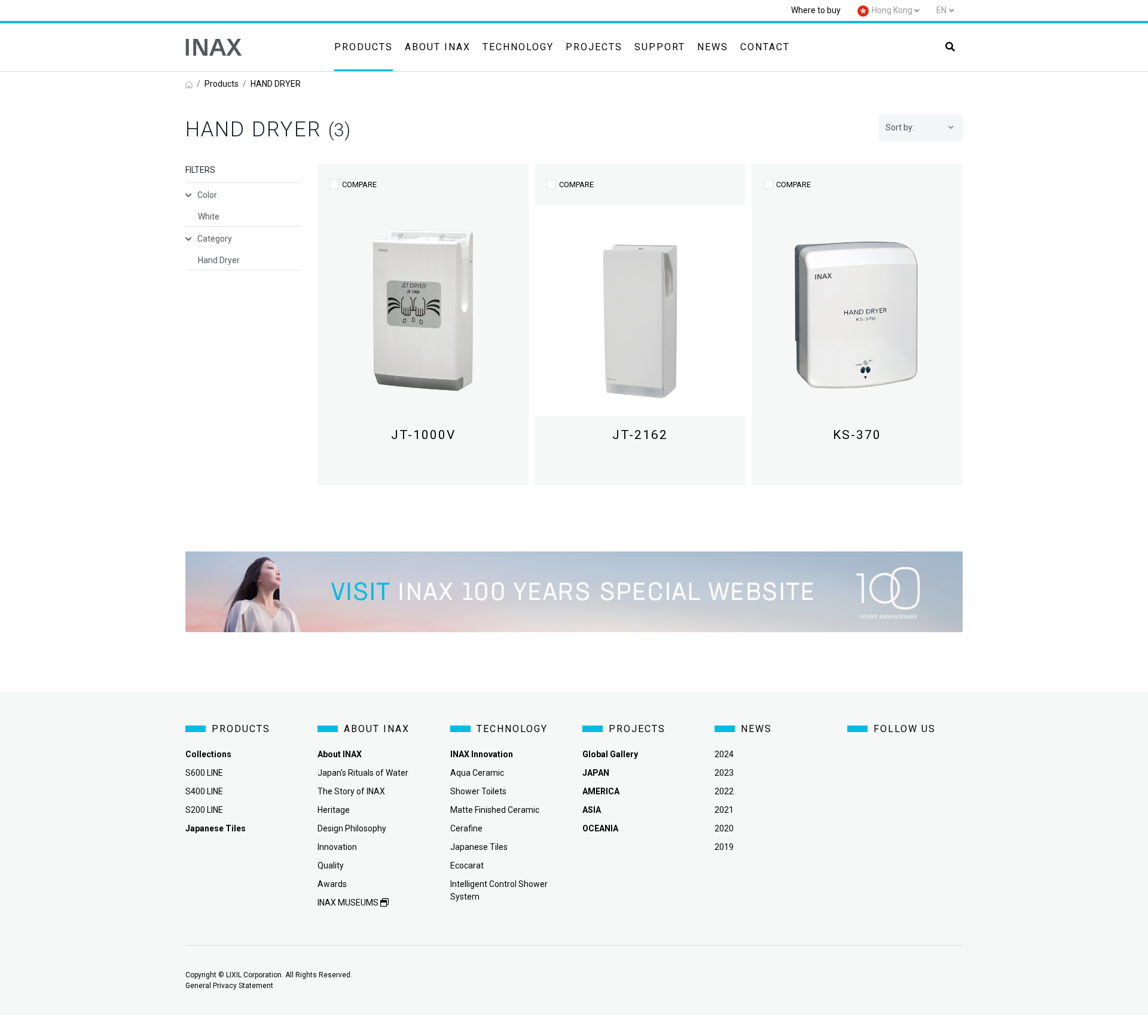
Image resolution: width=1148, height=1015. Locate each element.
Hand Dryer (219, 260)
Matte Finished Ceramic (494, 810)
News (712, 47)
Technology (518, 47)
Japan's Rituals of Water (362, 773)
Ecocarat (467, 865)
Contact (765, 47)
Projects (594, 47)
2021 (724, 810)
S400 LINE (204, 791)
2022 (724, 791)
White (208, 216)
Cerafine (466, 828)
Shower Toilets (478, 791)
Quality (330, 865)
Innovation (337, 847)
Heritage (333, 810)
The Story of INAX (351, 791)
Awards (332, 884)
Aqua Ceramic (477, 773)
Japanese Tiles (479, 847)
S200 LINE (204, 810)
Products (363, 47)
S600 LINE (204, 773)
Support (659, 47)
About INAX (438, 47)
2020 (724, 828)
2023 (724, 773)
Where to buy (816, 10)
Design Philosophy (351, 828)
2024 (724, 754)
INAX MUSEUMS (348, 902)
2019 (724, 847)
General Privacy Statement (229, 986)
